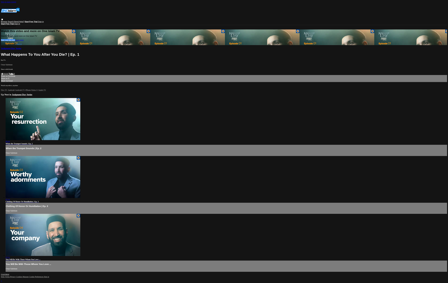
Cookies (19, 277)
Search (11, 22)
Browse (4, 22)
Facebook (5, 74)
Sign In (17, 24)
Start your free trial (8, 40)
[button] (2, 19)
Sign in (41, 22)
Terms (7, 277)
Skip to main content (8, 2)
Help (3, 277)
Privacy (13, 277)
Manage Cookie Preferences (33, 277)
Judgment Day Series (11, 48)
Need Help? (19, 22)
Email (12, 74)
